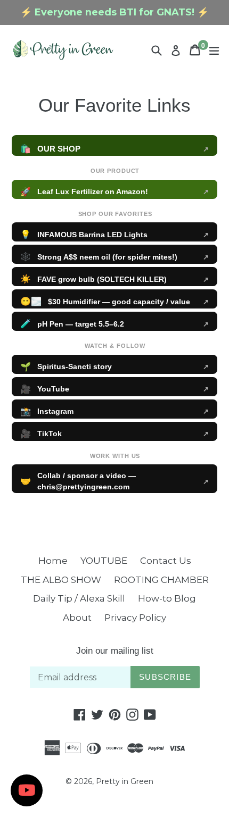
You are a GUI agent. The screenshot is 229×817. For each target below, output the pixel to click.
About (77, 617)
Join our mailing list (114, 651)
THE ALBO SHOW (61, 579)
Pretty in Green (124, 781)
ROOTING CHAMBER (161, 579)
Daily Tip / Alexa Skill (79, 598)
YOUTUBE (103, 560)
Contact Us (165, 560)
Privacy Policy (135, 617)
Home (53, 560)
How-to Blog (167, 598)
